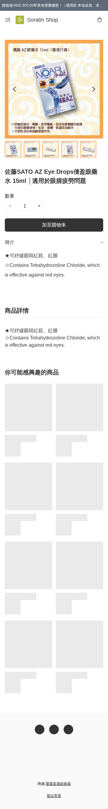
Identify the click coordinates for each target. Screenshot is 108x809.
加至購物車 (54, 224)
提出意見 (54, 796)
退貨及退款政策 (58, 784)
